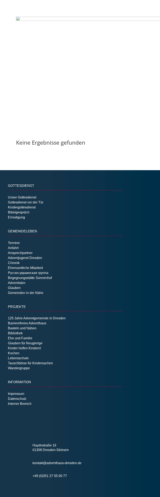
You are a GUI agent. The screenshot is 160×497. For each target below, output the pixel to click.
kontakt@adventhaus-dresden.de (56, 463)
